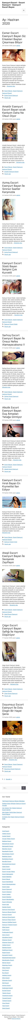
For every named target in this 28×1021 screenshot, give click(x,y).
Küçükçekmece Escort (8, 957)
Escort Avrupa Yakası (8, 871)
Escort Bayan (8, 91)
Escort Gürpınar (7, 892)
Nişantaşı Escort (7, 965)
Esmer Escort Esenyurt (11, 95)
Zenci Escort (6, 1008)
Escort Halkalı (6, 894)
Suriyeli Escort (6, 990)
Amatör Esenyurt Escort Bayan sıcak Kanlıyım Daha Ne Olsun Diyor (14, 111)
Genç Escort (6, 935)
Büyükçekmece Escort (8, 864)
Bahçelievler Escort (8, 844)
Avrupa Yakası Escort (8, 838)
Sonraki (9, 779)
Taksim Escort (6, 993)
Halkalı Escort (6, 945)
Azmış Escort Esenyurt (11, 252)
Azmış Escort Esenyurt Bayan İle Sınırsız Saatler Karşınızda (13, 187)
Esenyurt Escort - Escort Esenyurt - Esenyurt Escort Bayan (13, 4)
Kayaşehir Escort (7, 955)
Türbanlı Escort (6, 1000)
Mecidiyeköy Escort (8, 960)
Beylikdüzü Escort (7, 859)
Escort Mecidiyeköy (8, 899)
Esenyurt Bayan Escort (9, 912)
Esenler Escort (6, 907)
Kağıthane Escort (7, 950)
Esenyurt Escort (7, 93)
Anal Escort (5, 831)
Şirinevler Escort (7, 980)
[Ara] (24, 788)
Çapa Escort (6, 866)
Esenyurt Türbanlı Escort (9, 924)
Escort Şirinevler (7, 902)
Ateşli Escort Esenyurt (10, 614)
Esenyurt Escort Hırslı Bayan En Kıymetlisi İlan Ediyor (12, 485)
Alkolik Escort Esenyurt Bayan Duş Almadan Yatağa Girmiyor (12, 412)
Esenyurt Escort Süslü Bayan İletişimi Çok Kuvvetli (12, 268)
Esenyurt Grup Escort (8, 917)
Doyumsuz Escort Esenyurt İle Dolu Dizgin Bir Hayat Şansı (13, 709)
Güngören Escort (7, 937)
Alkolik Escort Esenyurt (11, 469)
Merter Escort (6, 962)
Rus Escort (5, 973)
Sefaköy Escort (6, 975)
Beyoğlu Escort (6, 861)
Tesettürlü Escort (7, 995)
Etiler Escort (5, 927)
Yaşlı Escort (5, 1005)
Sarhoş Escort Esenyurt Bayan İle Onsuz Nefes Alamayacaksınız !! (13, 340)
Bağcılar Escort (6, 841)
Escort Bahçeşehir (7, 874)
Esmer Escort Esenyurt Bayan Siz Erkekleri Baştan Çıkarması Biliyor (14, 37)
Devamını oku (11, 86)
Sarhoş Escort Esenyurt (11, 396)
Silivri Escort (6, 978)
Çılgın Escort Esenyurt (10, 693)
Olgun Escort (6, 968)
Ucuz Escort (5, 1003)
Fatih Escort (5, 930)
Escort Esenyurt (17, 91)
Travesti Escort (6, 998)
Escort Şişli (5, 904)
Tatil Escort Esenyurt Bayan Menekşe (13, 801)
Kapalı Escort (6, 952)
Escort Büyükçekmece (8, 884)
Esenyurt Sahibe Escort (9, 922)
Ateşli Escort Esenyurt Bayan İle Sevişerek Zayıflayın (13, 557)
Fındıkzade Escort (7, 932)
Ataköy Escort (6, 833)
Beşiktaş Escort (6, 856)
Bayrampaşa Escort (8, 854)
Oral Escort (5, 970)
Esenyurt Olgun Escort (9, 919)
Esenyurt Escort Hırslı (10, 542)
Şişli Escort (5, 983)
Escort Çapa (6, 887)
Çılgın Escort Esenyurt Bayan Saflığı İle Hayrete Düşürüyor (13, 630)
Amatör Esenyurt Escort (11, 171)
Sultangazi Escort (7, 988)
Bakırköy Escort (6, 849)
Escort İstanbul (6, 897)
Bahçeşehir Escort (7, 846)
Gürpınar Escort (7, 940)
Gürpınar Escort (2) (8, 942)
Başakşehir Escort (7, 851)
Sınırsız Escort (6, 985)
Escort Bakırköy (6, 876)
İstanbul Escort (6, 947)
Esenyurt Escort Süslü (10, 324)
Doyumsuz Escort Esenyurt (12, 769)
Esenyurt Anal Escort (8, 909)
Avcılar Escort (6, 836)
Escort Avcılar (6, 869)
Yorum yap (7, 97)
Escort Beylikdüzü (7, 881)
